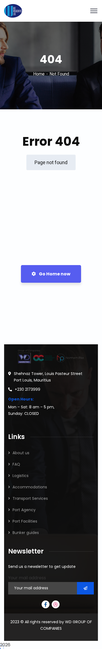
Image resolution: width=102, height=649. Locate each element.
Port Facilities (25, 521)
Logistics (21, 475)
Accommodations (30, 487)
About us (21, 453)
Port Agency (24, 510)
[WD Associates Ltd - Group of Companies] (13, 10)
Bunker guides (26, 532)
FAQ (16, 464)
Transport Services (30, 498)
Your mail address (27, 578)
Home (39, 74)
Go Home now (54, 274)
